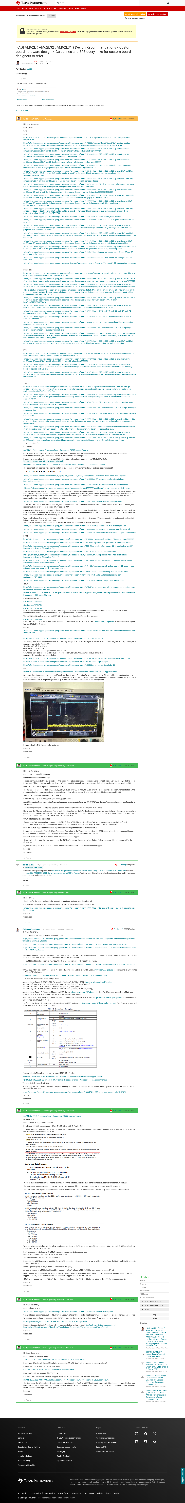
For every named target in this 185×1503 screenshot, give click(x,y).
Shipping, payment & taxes (106, 1442)
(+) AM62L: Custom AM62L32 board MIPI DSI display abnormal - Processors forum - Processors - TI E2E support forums (70, 672)
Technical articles (49, 8)
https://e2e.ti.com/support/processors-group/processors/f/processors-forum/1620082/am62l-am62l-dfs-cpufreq (68, 1311)
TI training (62, 8)
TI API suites (101, 1433)
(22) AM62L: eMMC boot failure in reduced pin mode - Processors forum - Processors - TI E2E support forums (65, 975)
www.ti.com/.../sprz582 (104, 622)
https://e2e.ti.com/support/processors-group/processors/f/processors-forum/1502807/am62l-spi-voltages (65, 662)
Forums (38, 8)
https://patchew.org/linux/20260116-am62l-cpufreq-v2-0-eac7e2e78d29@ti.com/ (55, 1322)
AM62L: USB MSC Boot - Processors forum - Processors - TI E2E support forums (54, 1360)
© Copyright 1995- (27, 1498)
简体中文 (84, 8)
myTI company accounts (105, 1438)
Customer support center (67, 1447)
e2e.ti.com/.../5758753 (32, 605)
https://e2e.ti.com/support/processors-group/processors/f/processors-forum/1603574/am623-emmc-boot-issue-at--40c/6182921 (74, 1092)
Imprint (116, 1493)
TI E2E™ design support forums (69, 1438)
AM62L (147, 1309)
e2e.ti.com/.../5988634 (32, 602)
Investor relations (25, 1456)
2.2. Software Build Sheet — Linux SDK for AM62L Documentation (48, 1370)
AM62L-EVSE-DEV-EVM (153, 1302)
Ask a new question (158, 14)
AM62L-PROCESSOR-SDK (154, 1306)
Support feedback (182, 1476)
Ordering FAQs (101, 1447)
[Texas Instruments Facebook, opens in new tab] (145, 1434)
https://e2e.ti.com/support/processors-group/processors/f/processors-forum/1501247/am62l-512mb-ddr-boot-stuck (69, 552)
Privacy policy (49, 1493)
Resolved (145, 1277)
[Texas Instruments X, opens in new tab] (154, 1434)
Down (30, 758)
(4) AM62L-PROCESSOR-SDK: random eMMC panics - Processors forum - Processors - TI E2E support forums (65, 1080)
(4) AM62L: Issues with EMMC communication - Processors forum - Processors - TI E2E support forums (63, 1076)
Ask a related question (136, 14)
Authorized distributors (105, 1452)
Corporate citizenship (26, 1465)
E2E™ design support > (25, 8)
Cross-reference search (66, 1442)
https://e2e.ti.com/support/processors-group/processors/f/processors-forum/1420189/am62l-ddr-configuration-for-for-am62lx (74, 580)
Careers (21, 1438)
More (53, 16)
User (168, 2)
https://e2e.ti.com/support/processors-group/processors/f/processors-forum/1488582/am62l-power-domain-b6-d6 (69, 665)
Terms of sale (63, 1493)
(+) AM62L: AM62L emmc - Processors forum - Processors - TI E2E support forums (55, 450)
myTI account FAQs (64, 1461)
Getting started (73, 8)
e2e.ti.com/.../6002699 (32, 620)
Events (20, 1452)
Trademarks (89, 1493)
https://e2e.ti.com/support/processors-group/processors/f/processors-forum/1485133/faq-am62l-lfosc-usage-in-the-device (72, 216)
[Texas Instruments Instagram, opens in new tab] (136, 1434)
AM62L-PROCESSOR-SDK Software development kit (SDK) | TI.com (53, 873)
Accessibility (23, 1493)
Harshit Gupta (28, 865)
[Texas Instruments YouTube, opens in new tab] (154, 1442)
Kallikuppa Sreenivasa (28, 63)
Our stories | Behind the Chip (29, 1447)
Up (24, 758)
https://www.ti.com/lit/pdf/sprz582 (85, 992)
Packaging (61, 1452)
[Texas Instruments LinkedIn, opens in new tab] (136, 1442)
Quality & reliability (64, 1456)
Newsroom (22, 1442)
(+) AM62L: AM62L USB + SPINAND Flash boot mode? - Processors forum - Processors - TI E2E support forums (66, 1380)
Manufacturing (24, 1461)
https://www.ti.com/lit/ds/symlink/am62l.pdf (98, 1003)
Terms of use (76, 1493)
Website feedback (104, 1493)
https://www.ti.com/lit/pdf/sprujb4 (98, 982)
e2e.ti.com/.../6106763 (32, 608)
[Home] (33, 3)
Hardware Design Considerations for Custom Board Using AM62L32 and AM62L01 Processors (89, 871)
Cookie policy (36, 1493)
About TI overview (25, 1433)
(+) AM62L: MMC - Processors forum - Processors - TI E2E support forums (52, 1116)
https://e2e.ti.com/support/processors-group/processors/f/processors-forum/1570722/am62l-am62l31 (64, 638)
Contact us (61, 1433)
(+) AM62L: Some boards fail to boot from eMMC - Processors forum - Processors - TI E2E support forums (64, 464)
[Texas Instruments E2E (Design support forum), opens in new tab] (145, 1442)
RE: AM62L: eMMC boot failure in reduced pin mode (44, 461)
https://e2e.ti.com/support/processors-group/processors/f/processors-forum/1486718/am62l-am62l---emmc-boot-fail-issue (73, 501)
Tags (155, 1315)
